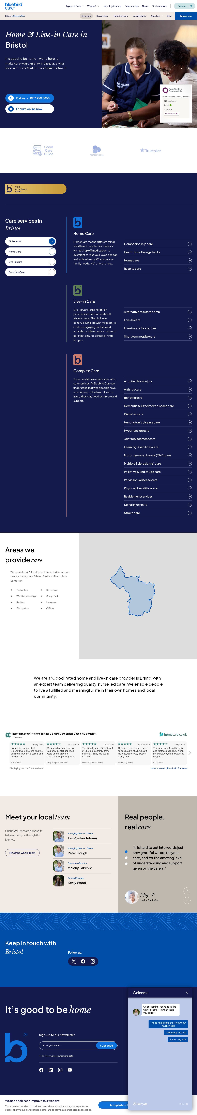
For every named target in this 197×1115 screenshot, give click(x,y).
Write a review (158, 768)
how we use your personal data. (59, 1056)
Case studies (131, 6)
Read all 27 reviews (177, 768)
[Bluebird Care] (13, 8)
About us (155, 16)
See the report (170, 113)
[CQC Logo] (172, 93)
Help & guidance (112, 6)
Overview (86, 16)
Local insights (139, 16)
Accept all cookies (121, 1105)
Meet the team (120, 16)
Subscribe (106, 1045)
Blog (169, 16)
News (145, 6)
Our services (102, 16)
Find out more (159, 6)
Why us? (91, 6)
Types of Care (73, 6)
